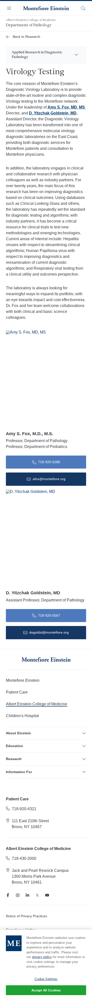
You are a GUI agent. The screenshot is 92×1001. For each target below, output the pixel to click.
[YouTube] (47, 895)
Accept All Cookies (46, 990)
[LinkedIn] (27, 895)
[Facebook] (8, 895)
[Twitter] (37, 895)
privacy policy (42, 957)
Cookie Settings (46, 979)
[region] (46, 965)
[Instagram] (18, 895)
